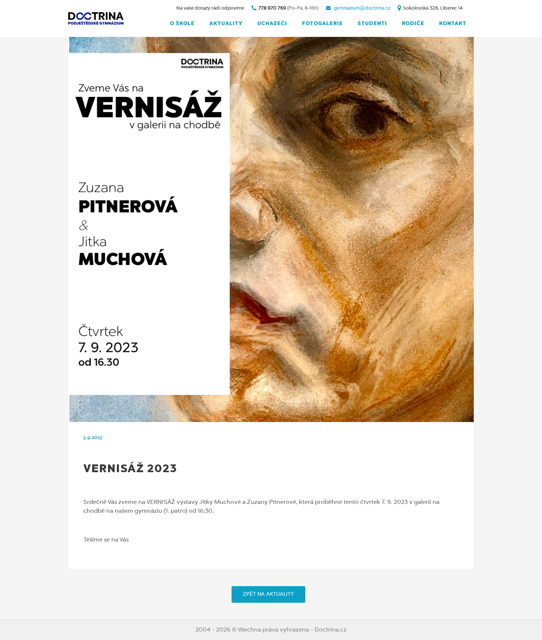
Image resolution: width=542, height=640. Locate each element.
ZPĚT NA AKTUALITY (268, 594)
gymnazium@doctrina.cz (362, 8)
